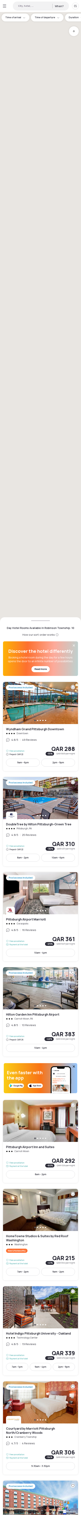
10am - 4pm (40, 952)
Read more (40, 669)
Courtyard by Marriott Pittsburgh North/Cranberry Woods (40, 1428)
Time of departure (45, 17)
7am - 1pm (17, 1366)
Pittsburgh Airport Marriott (40, 916)
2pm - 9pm (58, 762)
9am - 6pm (23, 762)
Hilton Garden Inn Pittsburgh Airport (40, 1011)
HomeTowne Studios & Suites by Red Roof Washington (40, 1234)
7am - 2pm (23, 1271)
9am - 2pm (58, 1271)
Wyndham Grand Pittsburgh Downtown (40, 726)
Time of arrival (13, 17)
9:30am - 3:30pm (40, 1466)
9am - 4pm (40, 1366)
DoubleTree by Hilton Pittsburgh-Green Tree (40, 821)
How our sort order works (38, 634)
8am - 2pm (23, 857)
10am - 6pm (58, 857)
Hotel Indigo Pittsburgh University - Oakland (40, 1330)
